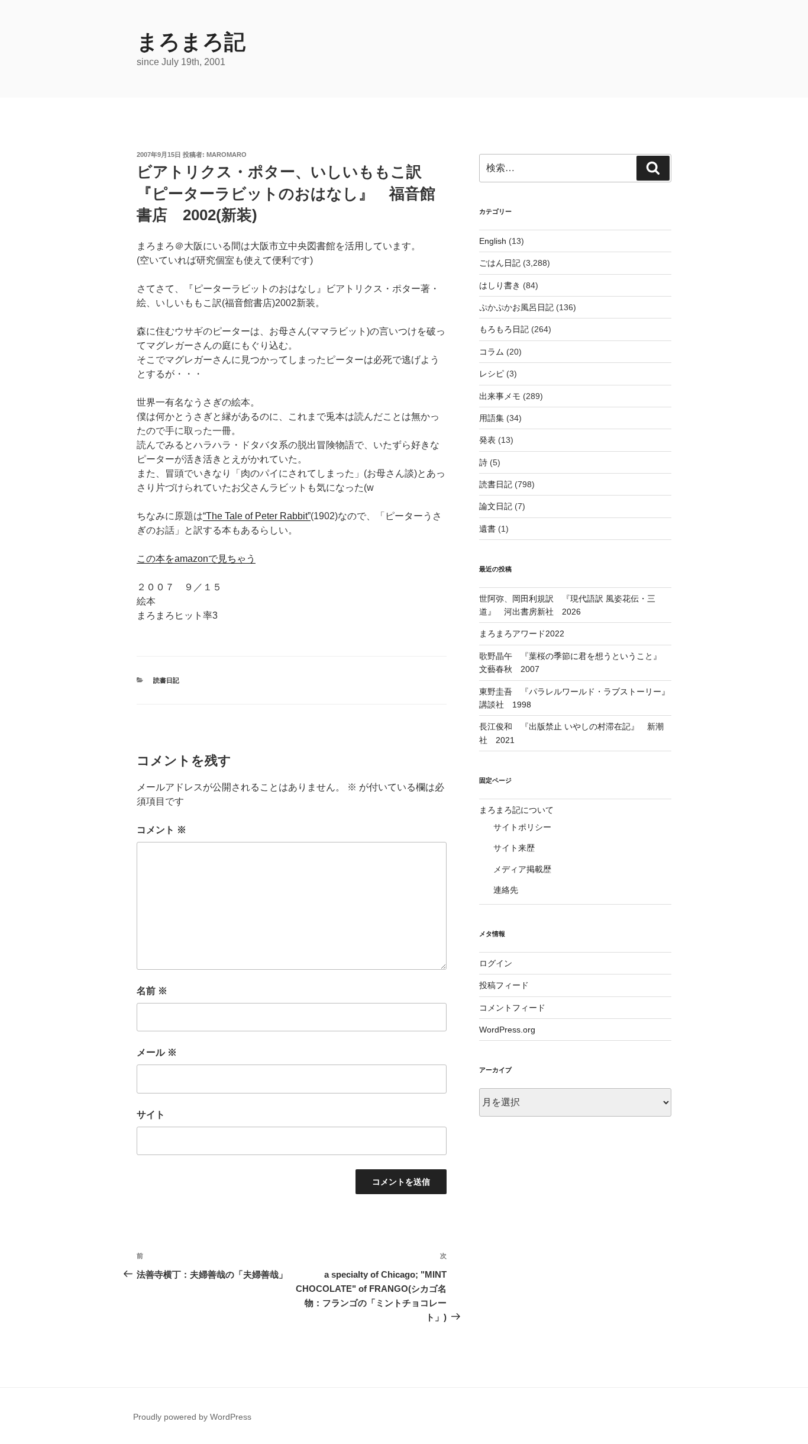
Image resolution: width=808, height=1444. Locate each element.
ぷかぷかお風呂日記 (516, 307)
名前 (152, 991)
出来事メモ (500, 396)
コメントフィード (512, 1007)
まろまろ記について (516, 810)
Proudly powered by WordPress (192, 1417)
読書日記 (166, 680)
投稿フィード (504, 985)
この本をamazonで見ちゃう (196, 559)
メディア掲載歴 (522, 869)
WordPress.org (507, 1029)
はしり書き (500, 285)
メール (157, 1052)
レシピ (491, 373)
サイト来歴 (514, 848)
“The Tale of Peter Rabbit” (257, 516)
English (492, 241)
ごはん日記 (500, 263)
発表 (487, 440)
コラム (491, 351)
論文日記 (495, 506)
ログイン (495, 963)
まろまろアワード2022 (521, 633)
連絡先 (505, 890)
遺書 (487, 528)
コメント (161, 830)
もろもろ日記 (504, 329)
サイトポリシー (522, 827)
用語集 (491, 418)
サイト (151, 1114)
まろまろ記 (191, 42)
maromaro (226, 154)
